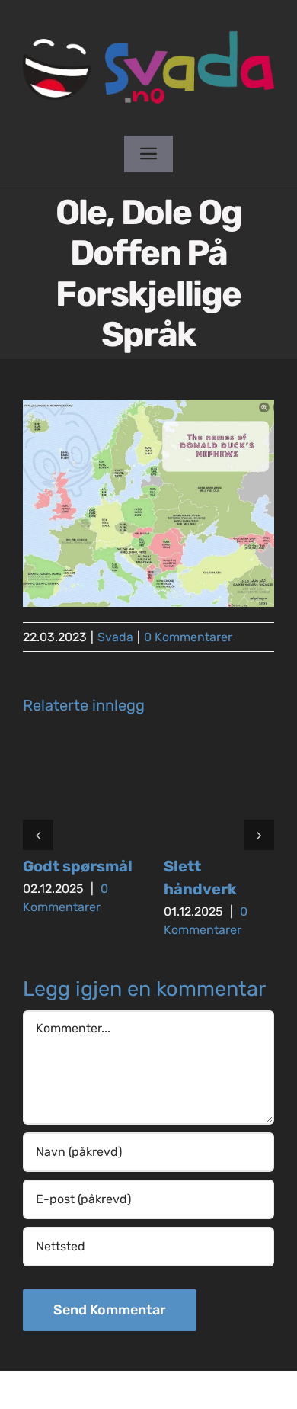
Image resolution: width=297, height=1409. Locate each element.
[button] (38, 835)
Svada (115, 637)
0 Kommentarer (188, 637)
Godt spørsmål (78, 866)
